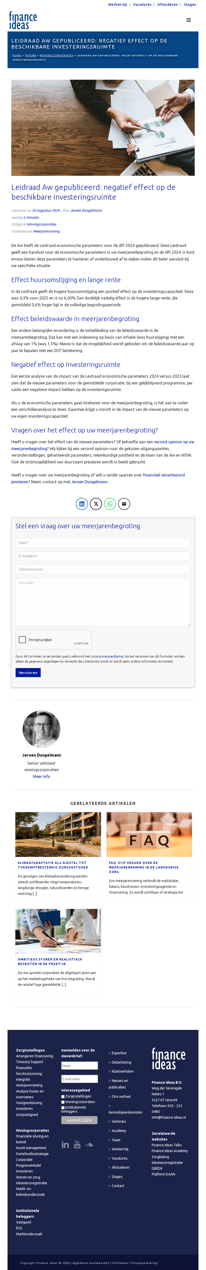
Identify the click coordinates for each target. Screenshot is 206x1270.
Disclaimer (120, 1262)
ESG (19, 1228)
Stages (117, 1177)
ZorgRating (160, 1157)
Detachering (121, 1062)
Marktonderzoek (29, 1234)
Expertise (119, 1053)
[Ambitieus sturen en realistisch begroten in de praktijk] (58, 931)
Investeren (24, 1171)
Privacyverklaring (144, 1262)
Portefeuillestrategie (32, 1154)
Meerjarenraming (46, 231)
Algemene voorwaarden (91, 1262)
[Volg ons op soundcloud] (89, 1145)
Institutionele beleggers (73, 1109)
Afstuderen (121, 1167)
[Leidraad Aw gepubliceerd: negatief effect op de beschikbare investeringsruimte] (103, 128)
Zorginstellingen (78, 1096)
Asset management (31, 1148)
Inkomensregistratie (31, 1183)
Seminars (119, 1121)
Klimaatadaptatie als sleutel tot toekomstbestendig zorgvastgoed (53, 865)
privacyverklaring (111, 656)
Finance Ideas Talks (167, 1145)
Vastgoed (23, 1222)
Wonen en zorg (28, 1177)
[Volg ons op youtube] (77, 1145)
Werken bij (120, 1149)
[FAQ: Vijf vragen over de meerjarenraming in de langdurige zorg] (149, 834)
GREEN (157, 1168)
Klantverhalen (123, 1071)
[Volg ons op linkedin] (65, 1145)
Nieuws (30, 55)
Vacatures (120, 1158)
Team (116, 1140)
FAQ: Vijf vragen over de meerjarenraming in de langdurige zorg (144, 867)
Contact (118, 1186)
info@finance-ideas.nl (169, 1117)
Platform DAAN (163, 1174)
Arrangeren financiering (34, 1056)
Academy (119, 1131)
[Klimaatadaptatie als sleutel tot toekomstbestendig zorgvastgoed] (58, 834)
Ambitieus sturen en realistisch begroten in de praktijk (50, 962)
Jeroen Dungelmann (86, 210)
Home (17, 55)
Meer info (41, 776)
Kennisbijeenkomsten (125, 1112)
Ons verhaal (121, 1096)
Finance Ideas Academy (170, 1151)
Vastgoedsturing (29, 1103)
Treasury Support (29, 1062)
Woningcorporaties (56, 55)
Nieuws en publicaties (118, 1084)
